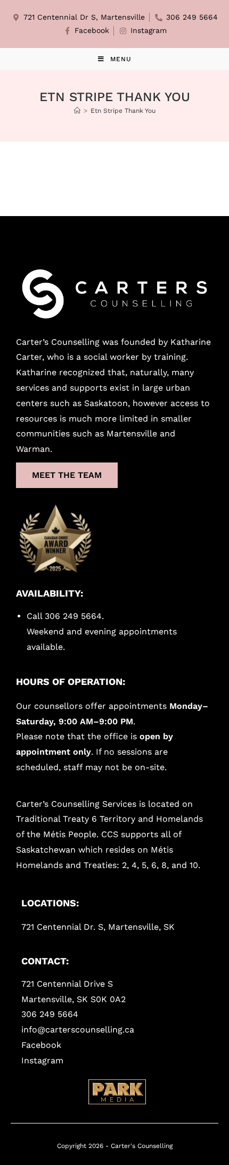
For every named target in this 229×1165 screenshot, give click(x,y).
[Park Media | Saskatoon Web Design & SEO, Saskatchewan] (117, 1091)
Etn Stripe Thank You (123, 110)
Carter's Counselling (142, 1146)
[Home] (77, 110)
